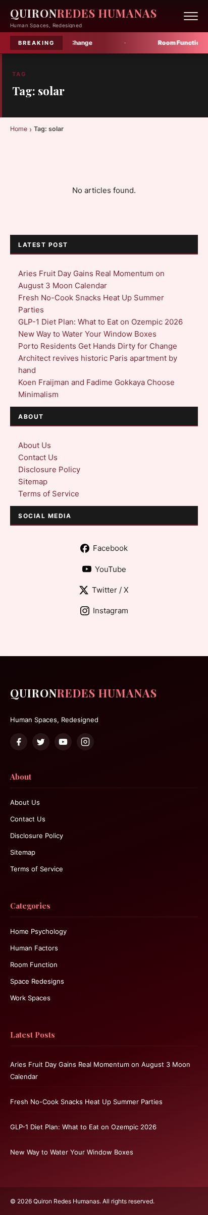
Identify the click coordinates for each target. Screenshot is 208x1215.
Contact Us (38, 457)
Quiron (83, 13)
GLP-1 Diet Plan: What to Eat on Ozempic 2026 (100, 322)
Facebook (110, 548)
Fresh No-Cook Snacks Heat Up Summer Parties (86, 1102)
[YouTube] (63, 741)
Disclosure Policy (49, 469)
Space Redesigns (37, 981)
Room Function (34, 965)
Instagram (110, 610)
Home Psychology (38, 931)
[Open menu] (191, 16)
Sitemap (32, 481)
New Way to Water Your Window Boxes (87, 334)
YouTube (110, 569)
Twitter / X (110, 590)
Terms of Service (48, 493)
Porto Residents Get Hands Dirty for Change (97, 346)
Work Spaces (30, 998)
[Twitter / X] (40, 741)
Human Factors (34, 948)
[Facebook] (18, 741)
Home (18, 129)
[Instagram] (85, 741)
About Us (34, 445)
